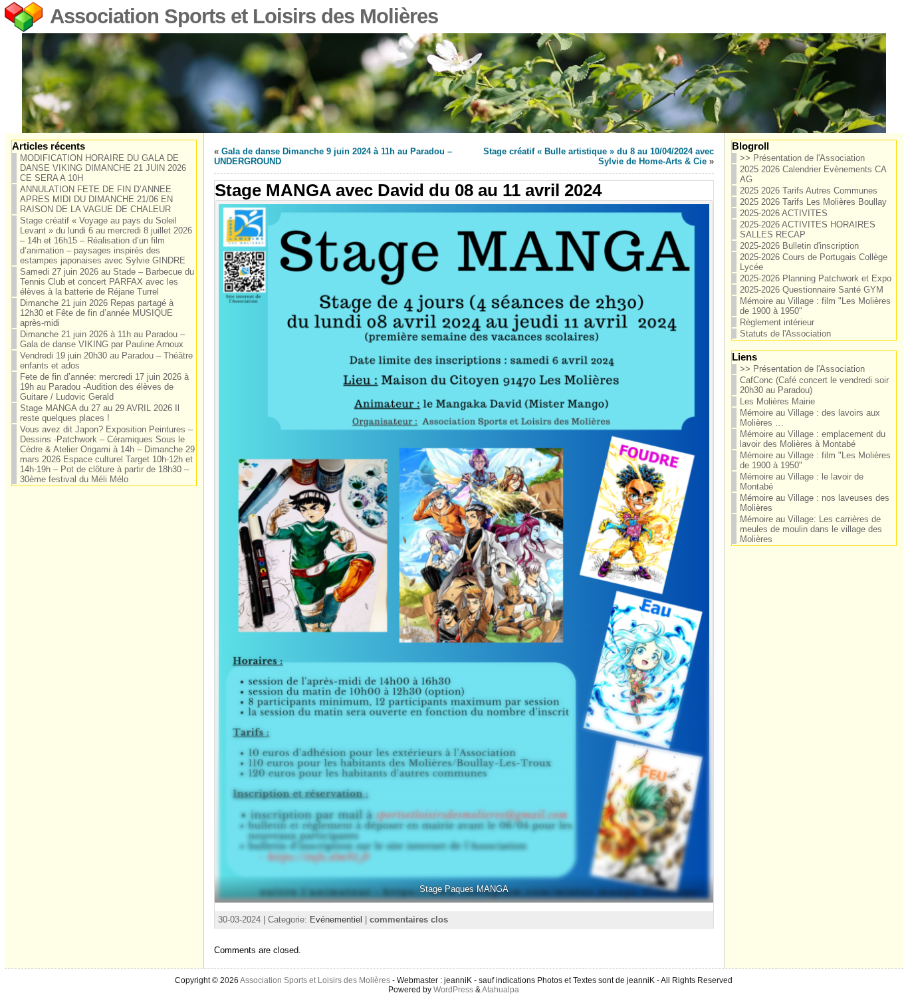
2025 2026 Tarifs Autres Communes (808, 191)
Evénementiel (336, 920)
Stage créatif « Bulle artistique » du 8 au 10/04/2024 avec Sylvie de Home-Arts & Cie (598, 156)
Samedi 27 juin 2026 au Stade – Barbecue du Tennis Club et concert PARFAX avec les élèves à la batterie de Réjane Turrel (107, 282)
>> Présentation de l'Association (802, 158)
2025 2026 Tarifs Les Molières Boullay (813, 202)
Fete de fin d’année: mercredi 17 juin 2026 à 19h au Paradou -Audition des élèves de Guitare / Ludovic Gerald (104, 387)
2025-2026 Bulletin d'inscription (799, 246)
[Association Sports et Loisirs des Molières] (454, 83)
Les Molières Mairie (777, 401)
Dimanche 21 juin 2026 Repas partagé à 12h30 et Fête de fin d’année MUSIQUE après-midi (96, 313)
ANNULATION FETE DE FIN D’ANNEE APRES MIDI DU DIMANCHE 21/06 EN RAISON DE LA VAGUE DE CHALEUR (96, 199)
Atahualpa (500, 989)
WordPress (453, 989)
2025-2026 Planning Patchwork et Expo (815, 278)
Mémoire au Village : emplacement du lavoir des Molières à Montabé (812, 439)
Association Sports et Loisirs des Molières (244, 16)
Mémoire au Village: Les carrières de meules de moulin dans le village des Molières (811, 529)
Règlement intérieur (777, 322)
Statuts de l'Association (785, 334)
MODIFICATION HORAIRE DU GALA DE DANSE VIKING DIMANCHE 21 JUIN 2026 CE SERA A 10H (103, 168)
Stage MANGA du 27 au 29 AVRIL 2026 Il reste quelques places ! (99, 413)
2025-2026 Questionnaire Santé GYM (811, 290)
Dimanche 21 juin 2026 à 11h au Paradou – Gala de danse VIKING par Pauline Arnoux (102, 339)
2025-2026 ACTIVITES (784, 213)
